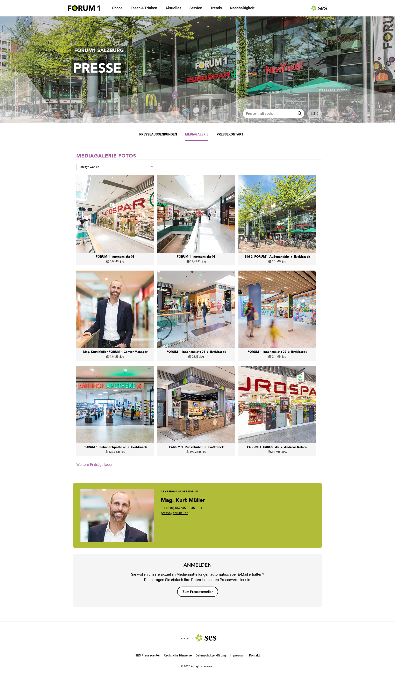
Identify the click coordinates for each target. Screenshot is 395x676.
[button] (300, 113)
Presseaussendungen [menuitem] (158, 134)
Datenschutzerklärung (211, 655)
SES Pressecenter (147, 655)
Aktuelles (173, 8)
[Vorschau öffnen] (115, 214)
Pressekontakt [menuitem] (230, 134)
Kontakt (254, 655)
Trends (216, 8)
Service (195, 8)
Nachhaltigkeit (242, 8)
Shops (117, 8)
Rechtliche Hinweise (178, 655)
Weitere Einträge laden (94, 464)
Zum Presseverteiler (197, 592)
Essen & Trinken (144, 8)
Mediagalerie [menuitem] (196, 134)
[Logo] (84, 8)
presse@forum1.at (174, 513)
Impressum (237, 655)
